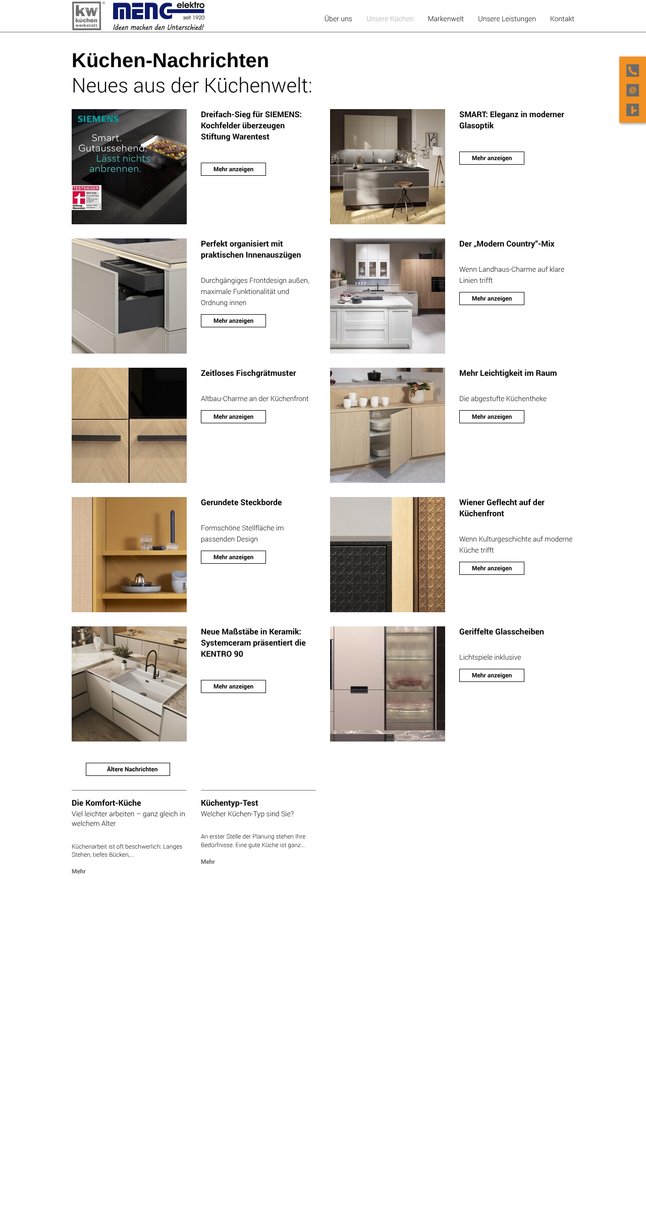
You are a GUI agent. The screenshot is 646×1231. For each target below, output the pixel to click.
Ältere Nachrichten (131, 769)
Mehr (79, 871)
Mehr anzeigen (233, 169)
